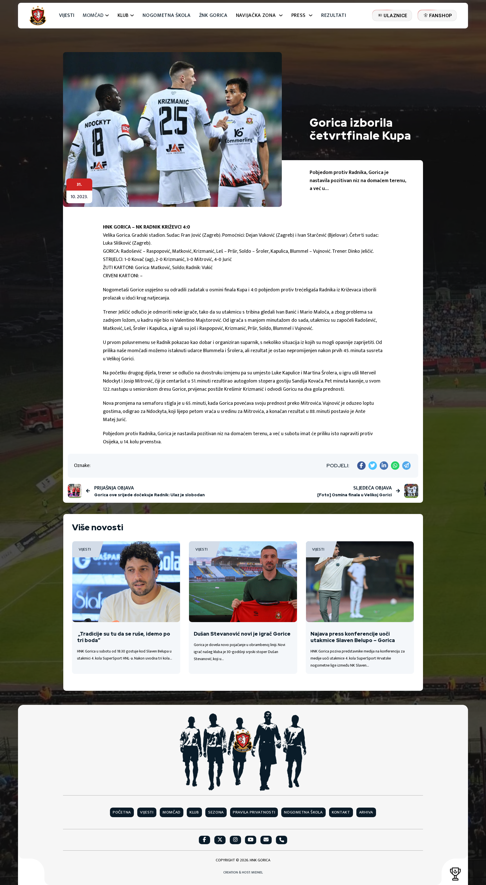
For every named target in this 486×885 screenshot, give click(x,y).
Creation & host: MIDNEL (243, 872)
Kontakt (341, 812)
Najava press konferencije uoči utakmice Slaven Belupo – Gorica (352, 637)
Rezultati (333, 16)
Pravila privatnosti (254, 812)
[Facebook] (361, 465)
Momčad (93, 16)
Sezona (216, 812)
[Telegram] (406, 465)
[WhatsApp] (395, 465)
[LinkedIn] (384, 465)
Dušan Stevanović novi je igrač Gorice (242, 634)
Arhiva (366, 812)
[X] (372, 465)
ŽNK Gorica (213, 16)
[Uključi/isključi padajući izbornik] (107, 15)
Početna (122, 812)
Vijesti (66, 16)
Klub (194, 812)
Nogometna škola (167, 16)
